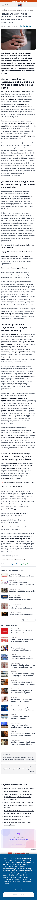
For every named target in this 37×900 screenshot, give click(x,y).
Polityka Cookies (18, 890)
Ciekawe (9, 9)
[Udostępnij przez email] (24, 26)
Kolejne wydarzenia (26, 620)
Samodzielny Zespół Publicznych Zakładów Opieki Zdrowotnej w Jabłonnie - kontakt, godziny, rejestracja (18, 796)
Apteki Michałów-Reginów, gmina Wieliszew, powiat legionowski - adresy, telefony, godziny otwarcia (19, 805)
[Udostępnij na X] (27, 26)
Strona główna (4, 9)
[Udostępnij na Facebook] (30, 26)
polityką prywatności (14, 881)
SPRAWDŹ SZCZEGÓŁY (18, 845)
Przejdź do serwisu (19, 895)
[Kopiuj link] (21, 26)
